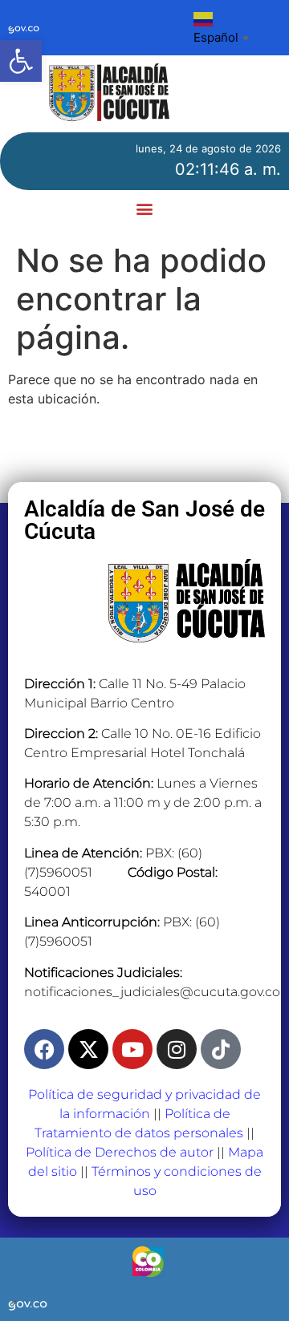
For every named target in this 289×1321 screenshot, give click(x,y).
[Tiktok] (221, 1049)
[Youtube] (132, 1049)
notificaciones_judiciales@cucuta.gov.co (152, 991)
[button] (21, 61)
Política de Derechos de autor (120, 1152)
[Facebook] (44, 1049)
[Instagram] (177, 1049)
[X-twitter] (88, 1049)
